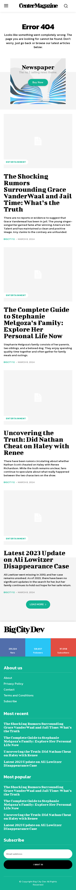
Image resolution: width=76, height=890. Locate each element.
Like (13, 639)
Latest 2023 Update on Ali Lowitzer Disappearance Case (36, 559)
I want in (38, 864)
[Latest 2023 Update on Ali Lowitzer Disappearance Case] (38, 517)
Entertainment (16, 162)
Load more (37, 604)
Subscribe (63, 639)
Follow (38, 639)
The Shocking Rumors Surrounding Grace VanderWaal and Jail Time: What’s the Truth (38, 192)
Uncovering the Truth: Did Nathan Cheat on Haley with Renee (36, 442)
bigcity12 (9, 239)
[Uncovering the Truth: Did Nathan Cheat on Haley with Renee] (38, 397)
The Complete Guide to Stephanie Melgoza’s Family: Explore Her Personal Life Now (36, 323)
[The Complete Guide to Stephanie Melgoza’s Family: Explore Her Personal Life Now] (38, 274)
